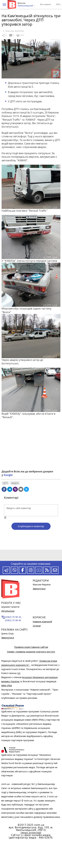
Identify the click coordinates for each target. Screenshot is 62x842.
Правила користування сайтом (31, 647)
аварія (14, 482)
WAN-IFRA (6, 685)
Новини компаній (42, 621)
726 (20, 35)
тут (19, 673)
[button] (4, 4)
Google (8, 475)
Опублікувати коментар (31, 526)
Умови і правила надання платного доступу (31, 651)
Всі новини (45, 4)
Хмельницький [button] (25, 5)
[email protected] (31, 832)
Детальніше (7, 610)
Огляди (37, 625)
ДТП (5, 482)
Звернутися (7, 637)
